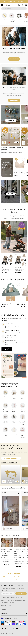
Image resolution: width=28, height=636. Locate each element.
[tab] (9, 462)
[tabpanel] (14, 474)
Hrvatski (15, 618)
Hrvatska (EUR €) (7, 618)
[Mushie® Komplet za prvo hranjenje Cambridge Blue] (10, 291)
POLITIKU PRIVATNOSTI (9, 602)
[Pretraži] (25, 9)
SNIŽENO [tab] (10, 155)
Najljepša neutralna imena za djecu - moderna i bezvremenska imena (6, 553)
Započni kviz (14, 59)
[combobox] (14, 8)
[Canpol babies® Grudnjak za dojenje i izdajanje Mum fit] (20, 163)
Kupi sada (6, 349)
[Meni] (2, 5)
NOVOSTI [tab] (3, 155)
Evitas (6, 633)
